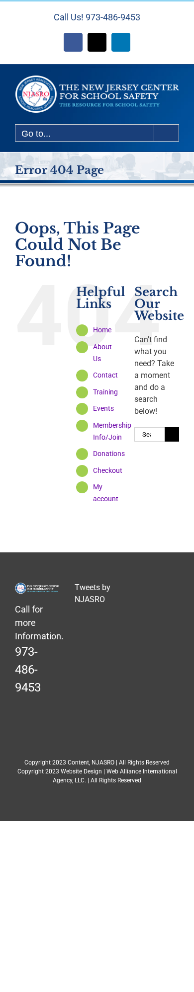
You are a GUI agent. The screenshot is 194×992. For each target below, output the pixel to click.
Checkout (107, 470)
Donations (109, 454)
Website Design (81, 771)
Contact (105, 375)
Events (103, 408)
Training (105, 392)
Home (102, 330)
